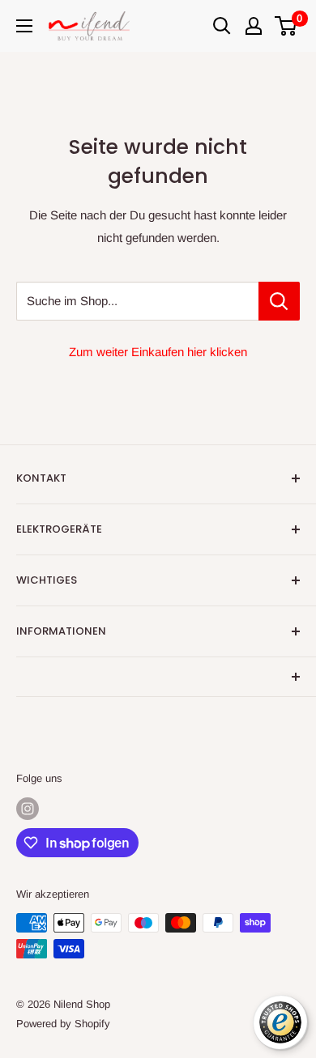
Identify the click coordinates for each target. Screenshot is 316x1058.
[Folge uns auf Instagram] (27, 808)
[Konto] (254, 26)
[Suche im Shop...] (279, 301)
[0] (286, 26)
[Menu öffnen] (24, 25)
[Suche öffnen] (222, 26)
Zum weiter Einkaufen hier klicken (158, 352)
